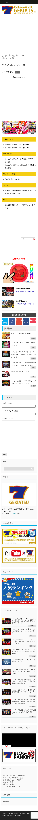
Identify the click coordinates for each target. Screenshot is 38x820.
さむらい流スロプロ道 (11, 786)
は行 (17, 72)
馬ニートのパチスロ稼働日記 (14, 775)
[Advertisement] (19, 34)
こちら (13, 513)
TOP (13, 55)
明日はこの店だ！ (10, 784)
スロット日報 (8, 782)
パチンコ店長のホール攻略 (13, 778)
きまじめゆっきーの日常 (12, 780)
